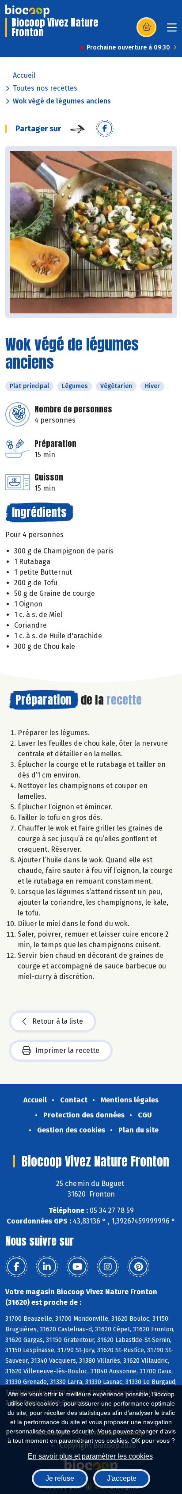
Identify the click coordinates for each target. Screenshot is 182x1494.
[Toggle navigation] (172, 30)
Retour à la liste (57, 1021)
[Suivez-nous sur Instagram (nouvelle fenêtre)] (108, 1267)
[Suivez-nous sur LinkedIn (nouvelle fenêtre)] (47, 1267)
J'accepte (121, 1478)
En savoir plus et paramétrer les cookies (90, 1456)
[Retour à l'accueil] (27, 11)
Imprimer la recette (67, 1050)
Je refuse (60, 1478)
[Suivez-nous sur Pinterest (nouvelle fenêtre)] (138, 1267)
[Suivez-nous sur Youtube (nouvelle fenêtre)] (77, 1267)
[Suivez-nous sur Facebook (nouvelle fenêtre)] (16, 1267)
